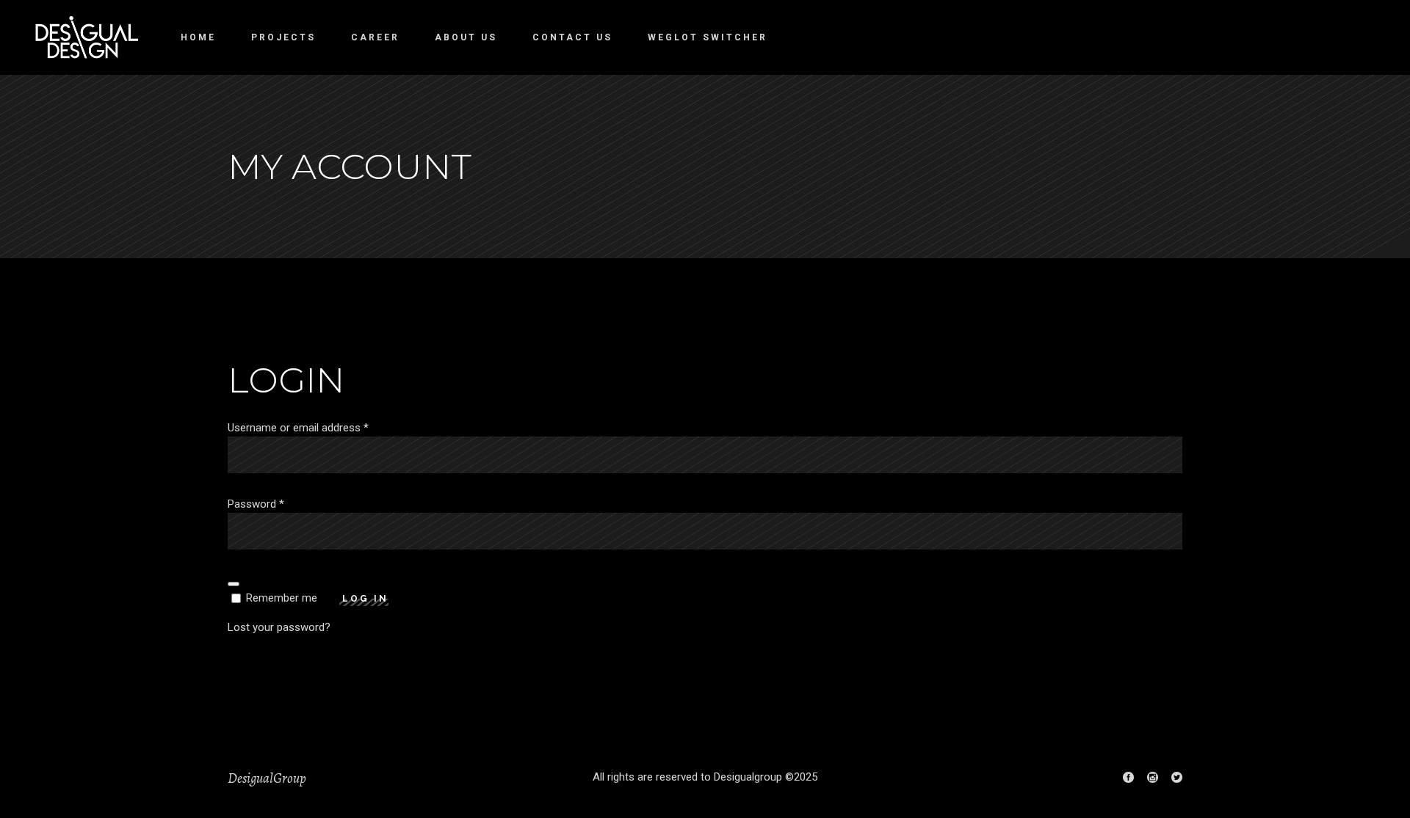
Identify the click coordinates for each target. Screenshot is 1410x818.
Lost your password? (279, 627)
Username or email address (298, 427)
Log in (365, 599)
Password (256, 504)
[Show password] (233, 584)
